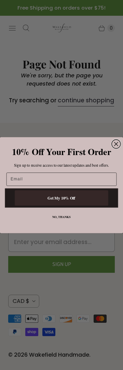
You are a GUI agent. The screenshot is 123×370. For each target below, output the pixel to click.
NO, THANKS (61, 217)
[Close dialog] (116, 143)
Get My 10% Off (61, 198)
